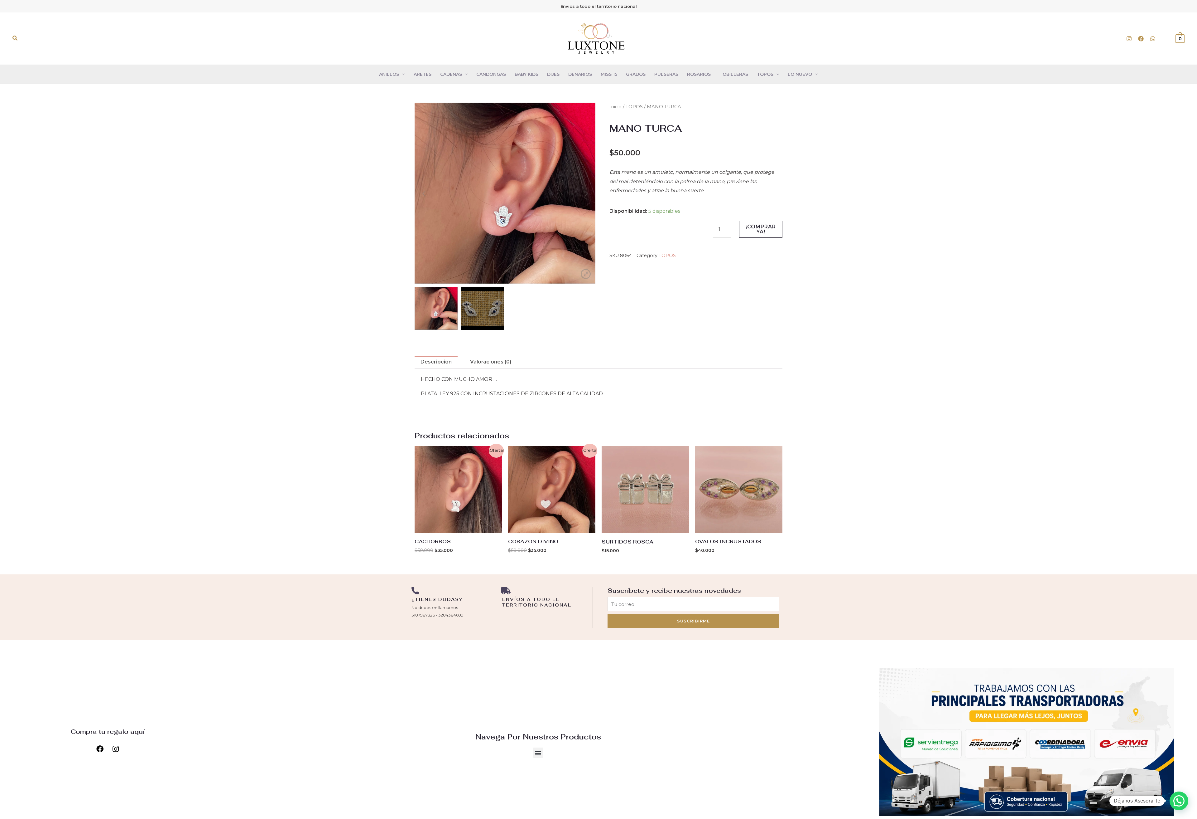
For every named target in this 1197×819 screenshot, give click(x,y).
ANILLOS (389, 74)
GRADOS (636, 74)
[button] (15, 38)
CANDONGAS (491, 74)
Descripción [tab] (436, 362)
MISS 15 (609, 74)
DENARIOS (580, 74)
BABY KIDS (526, 74)
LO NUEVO (800, 74)
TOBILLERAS (733, 74)
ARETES (422, 74)
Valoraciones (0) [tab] (490, 362)
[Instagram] (1129, 38)
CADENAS (451, 74)
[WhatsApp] (1153, 38)
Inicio (615, 107)
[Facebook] (1141, 38)
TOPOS (765, 74)
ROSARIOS (699, 74)
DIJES (553, 74)
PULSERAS (666, 74)
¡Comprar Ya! (761, 229)
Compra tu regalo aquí (108, 732)
